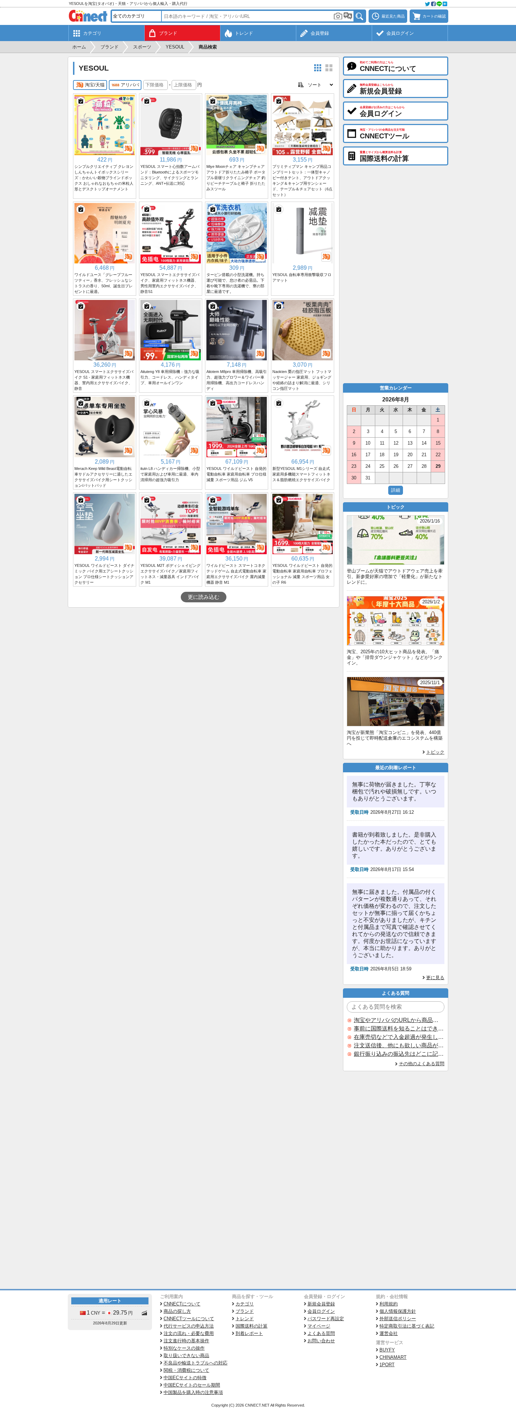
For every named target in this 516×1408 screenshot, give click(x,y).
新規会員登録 (321, 1304)
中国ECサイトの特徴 (185, 1377)
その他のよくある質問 (421, 1063)
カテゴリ (245, 1304)
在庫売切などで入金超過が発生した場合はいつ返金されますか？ (399, 1037)
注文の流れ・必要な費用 (189, 1333)
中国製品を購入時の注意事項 (193, 1392)
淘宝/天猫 (95, 84)
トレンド (245, 1318)
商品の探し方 (177, 1311)
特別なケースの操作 (184, 1348)
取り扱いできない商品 (186, 1355)
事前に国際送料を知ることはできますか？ (399, 1029)
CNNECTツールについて (189, 1318)
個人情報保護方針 (397, 1311)
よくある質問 (321, 1333)
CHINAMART (392, 1357)
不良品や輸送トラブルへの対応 (195, 1363)
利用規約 (388, 1304)
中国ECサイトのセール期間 (192, 1385)
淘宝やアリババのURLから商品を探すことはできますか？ (399, 1020)
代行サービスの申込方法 (189, 1326)
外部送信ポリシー (397, 1318)
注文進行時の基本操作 (186, 1340)
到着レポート (249, 1333)
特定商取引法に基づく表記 (406, 1326)
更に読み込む (203, 597)
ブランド (245, 1311)
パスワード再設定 (325, 1318)
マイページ (318, 1326)
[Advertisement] (203, 660)
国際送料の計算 (251, 1326)
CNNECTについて (182, 1304)
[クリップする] (81, 101)
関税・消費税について (186, 1370)
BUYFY (387, 1350)
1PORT (387, 1364)
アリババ (130, 84)
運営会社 (388, 1333)
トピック (435, 752)
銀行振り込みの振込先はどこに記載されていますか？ (399, 1054)
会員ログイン (321, 1311)
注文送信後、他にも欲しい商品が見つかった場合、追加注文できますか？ (399, 1045)
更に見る (435, 977)
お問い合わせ (321, 1340)
